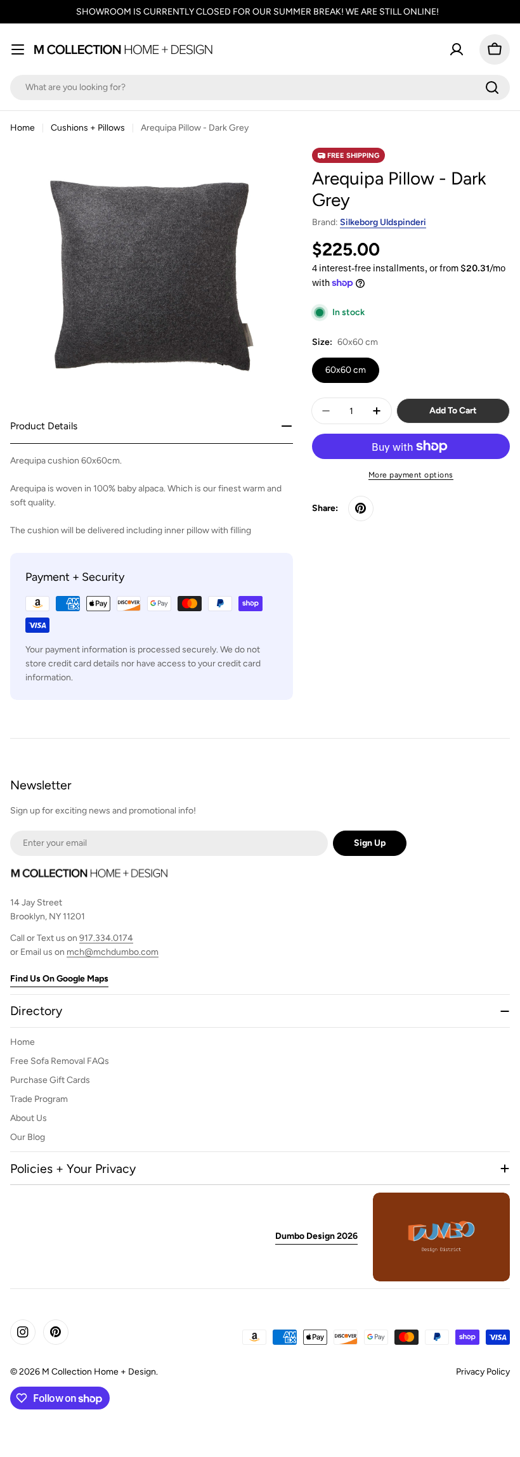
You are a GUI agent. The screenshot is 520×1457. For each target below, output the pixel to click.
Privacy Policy (483, 1371)
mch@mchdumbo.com (113, 952)
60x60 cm (345, 370)
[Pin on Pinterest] (361, 508)
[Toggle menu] (17, 49)
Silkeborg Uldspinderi (383, 222)
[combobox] (260, 87)
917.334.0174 (106, 938)
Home (22, 127)
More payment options (410, 474)
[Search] (492, 87)
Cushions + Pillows (88, 127)
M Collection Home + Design (99, 1371)
